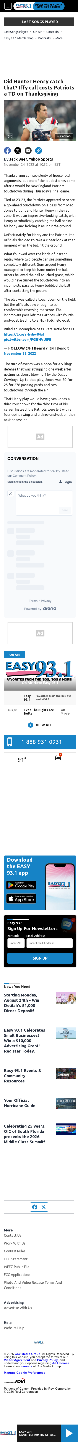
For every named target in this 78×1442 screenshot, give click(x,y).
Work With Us (15, 1243)
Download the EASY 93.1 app (19, 866)
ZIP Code (13, 936)
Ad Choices (60, 1363)
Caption (64, 136)
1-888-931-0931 (41, 742)
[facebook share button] (7, 150)
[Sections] (8, 6)
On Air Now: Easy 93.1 (40, 683)
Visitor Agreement (17, 1360)
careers (26, 1366)
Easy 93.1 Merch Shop (19, 38)
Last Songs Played (16, 32)
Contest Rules (15, 1251)
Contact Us (12, 1235)
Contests (52, 32)
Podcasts (44, 38)
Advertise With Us (18, 1308)
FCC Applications (17, 1275)
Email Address (36, 936)
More (59, 38)
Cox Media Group (28, 1354)
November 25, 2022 (20, 353)
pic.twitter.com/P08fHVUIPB (27, 339)
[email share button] (28, 150)
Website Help (14, 1328)
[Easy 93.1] (39, 6)
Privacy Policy (47, 1360)
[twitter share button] (17, 150)
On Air (37, 32)
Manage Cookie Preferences (24, 1372)
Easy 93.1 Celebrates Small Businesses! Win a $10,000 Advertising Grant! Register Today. (24, 1040)
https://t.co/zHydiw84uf (24, 334)
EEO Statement (16, 1259)
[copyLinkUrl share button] (38, 150)
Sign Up (40, 958)
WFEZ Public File (16, 1267)
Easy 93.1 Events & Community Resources (22, 1075)
